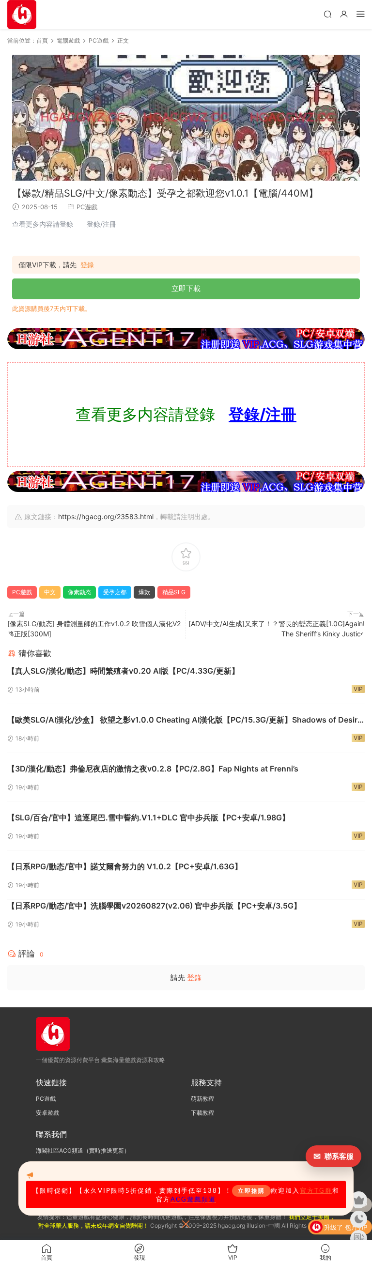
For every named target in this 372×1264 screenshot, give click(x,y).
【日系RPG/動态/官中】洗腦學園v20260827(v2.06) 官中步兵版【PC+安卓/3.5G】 (154, 905)
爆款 (144, 592)
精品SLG (174, 592)
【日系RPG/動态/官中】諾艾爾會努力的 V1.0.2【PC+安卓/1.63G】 (124, 866)
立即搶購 (251, 1191)
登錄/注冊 (262, 414)
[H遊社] (186, 338)
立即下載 (186, 288)
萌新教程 (202, 1098)
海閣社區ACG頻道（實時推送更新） (83, 1150)
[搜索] (327, 13)
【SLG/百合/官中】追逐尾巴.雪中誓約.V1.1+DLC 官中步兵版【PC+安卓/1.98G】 (148, 817)
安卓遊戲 (47, 1112)
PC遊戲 (87, 207)
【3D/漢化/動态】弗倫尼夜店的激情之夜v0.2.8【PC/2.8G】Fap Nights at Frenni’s (152, 768)
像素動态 (79, 592)
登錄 (87, 265)
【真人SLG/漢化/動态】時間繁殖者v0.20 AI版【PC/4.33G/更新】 (123, 671)
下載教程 (202, 1112)
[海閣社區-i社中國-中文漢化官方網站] (21, 14)
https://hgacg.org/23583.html (106, 516)
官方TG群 (316, 1190)
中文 (50, 592)
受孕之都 (114, 592)
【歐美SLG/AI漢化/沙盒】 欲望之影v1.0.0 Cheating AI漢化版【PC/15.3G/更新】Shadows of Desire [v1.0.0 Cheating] (184, 720)
